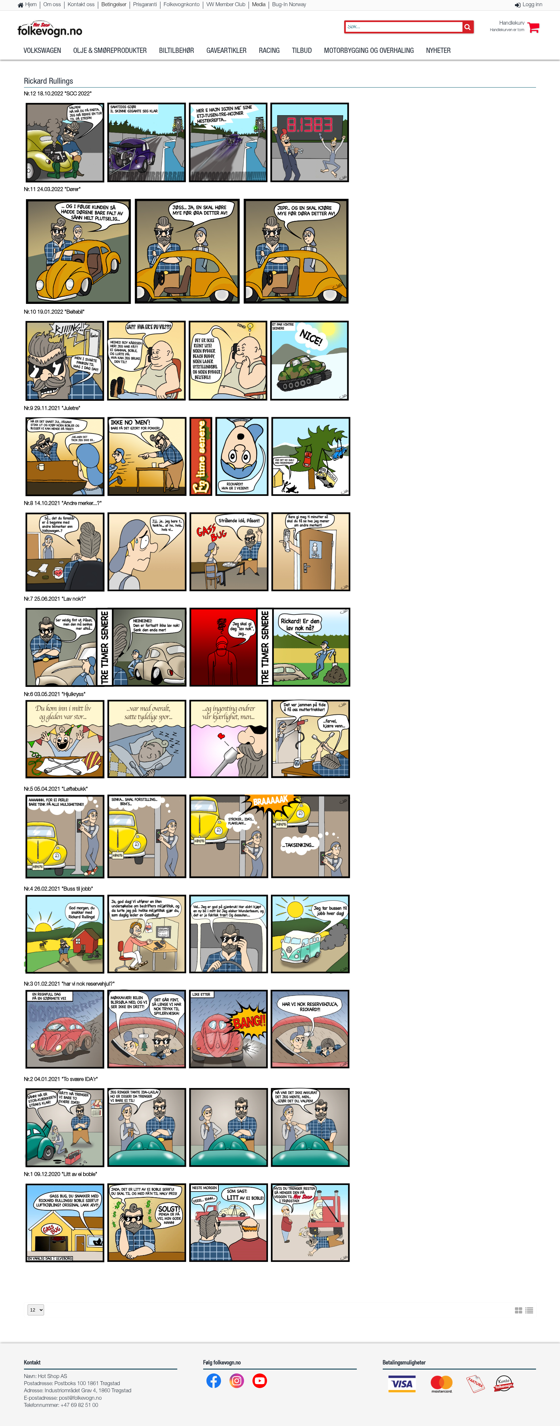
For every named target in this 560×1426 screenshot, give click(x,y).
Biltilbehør (176, 51)
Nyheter (438, 51)
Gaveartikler (226, 51)
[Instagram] (237, 1382)
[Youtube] (260, 1382)
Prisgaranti (145, 5)
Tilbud (302, 51)
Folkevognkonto (182, 5)
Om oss (52, 5)
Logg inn (532, 5)
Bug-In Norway (289, 5)
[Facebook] (214, 1382)
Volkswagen (42, 51)
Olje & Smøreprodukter (110, 51)
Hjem (31, 5)
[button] (514, 27)
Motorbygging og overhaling (369, 51)
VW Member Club (225, 5)
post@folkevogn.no (80, 1398)
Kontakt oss (81, 5)
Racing (269, 51)
